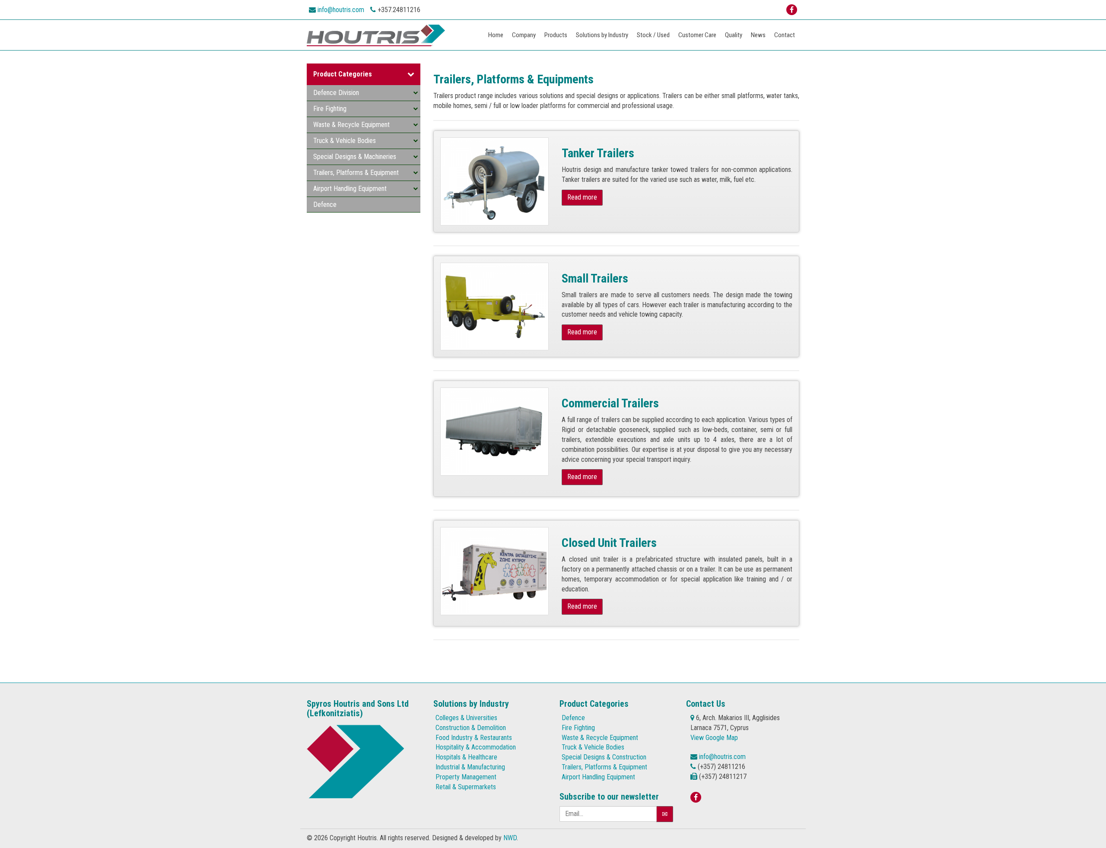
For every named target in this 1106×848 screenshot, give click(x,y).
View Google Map (714, 738)
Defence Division (336, 93)
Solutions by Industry (602, 35)
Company (524, 35)
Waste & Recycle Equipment (351, 125)
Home (495, 35)
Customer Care (697, 35)
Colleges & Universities (466, 718)
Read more (582, 197)
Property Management (465, 777)
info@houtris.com (341, 10)
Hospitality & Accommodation (475, 747)
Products (555, 35)
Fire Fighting (329, 109)
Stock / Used (653, 35)
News (758, 35)
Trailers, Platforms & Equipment (356, 172)
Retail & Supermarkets (465, 787)
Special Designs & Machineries (354, 156)
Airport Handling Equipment (350, 188)
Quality (733, 35)
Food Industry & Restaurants (473, 738)
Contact (784, 35)
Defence (325, 204)
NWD (510, 838)
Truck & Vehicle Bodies (344, 141)
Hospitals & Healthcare (466, 757)
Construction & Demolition (470, 728)
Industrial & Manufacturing (470, 767)
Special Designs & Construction (604, 757)
